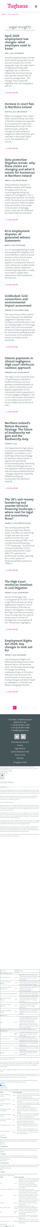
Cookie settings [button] (4, 771)
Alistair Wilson (23, 372)
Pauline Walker (21, 180)
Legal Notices (20, 749)
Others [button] (1, 1169)
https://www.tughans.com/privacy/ (17, 1082)
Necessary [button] (2, 1083)
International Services (20, 742)
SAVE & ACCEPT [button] (3, 1224)
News (4, 14)
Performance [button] (3, 1144)
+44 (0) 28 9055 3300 (21, 725)
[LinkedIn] (23, 737)
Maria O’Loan (24, 310)
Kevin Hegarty (23, 593)
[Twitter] (16, 737)
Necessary (4, 1085)
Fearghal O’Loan (24, 523)
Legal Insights (12, 14)
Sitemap (20, 758)
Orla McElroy (22, 112)
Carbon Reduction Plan (20, 752)
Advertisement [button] (3, 1160)
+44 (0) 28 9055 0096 (21, 728)
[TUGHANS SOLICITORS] (20, 6)
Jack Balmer (19, 53)
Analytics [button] (2, 1151)
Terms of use (20, 755)
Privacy (20, 745)
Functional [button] (2, 1135)
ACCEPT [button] (10, 771)
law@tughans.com (21, 731)
